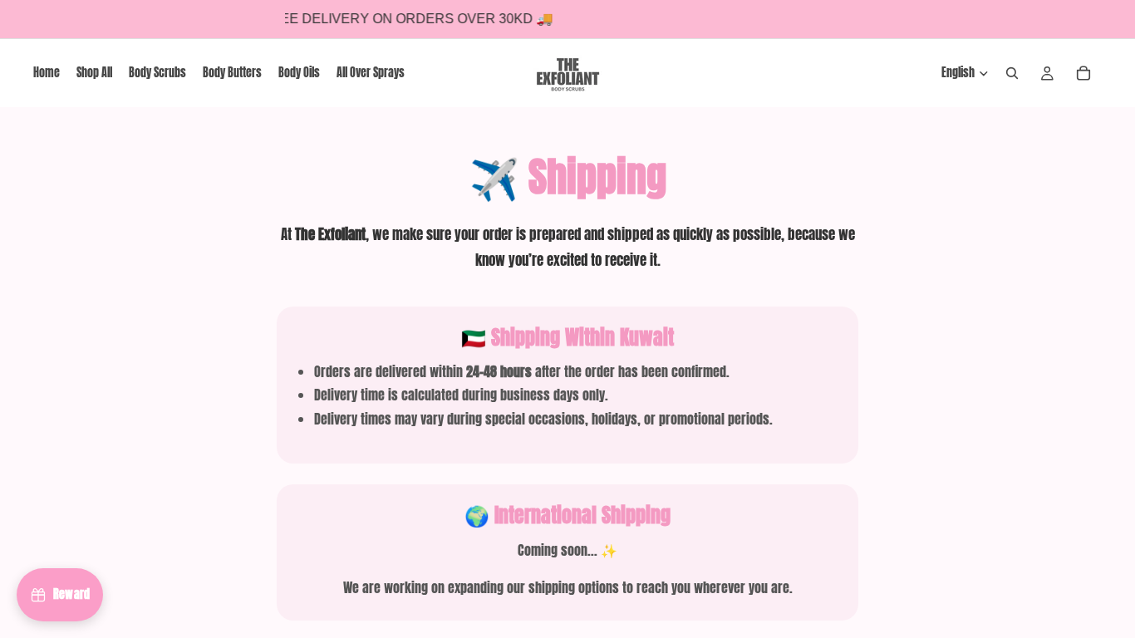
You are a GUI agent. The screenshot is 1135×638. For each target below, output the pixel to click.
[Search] (1012, 73)
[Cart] (1083, 73)
